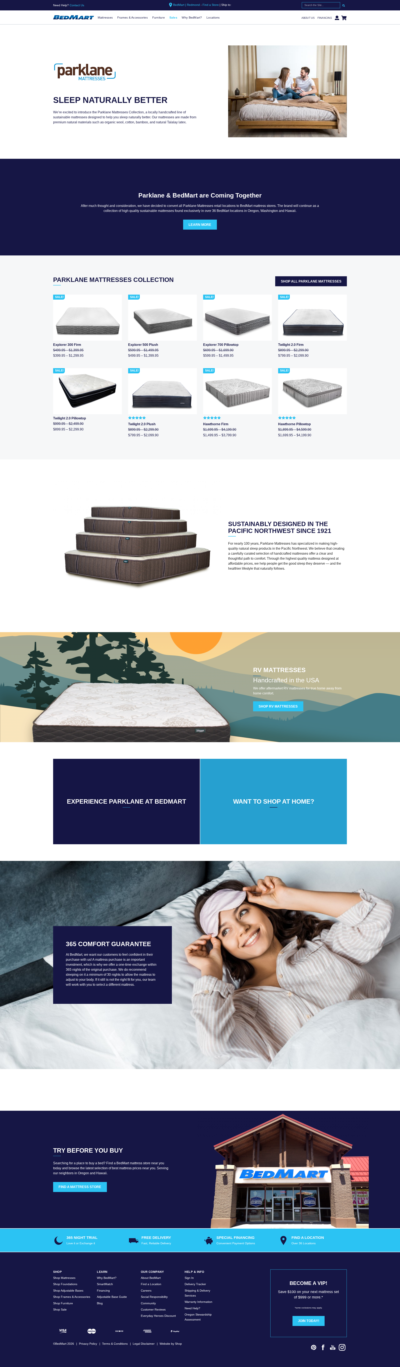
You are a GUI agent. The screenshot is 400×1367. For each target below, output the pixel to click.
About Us (308, 17)
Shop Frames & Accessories (71, 1296)
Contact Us (77, 5)
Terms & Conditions (115, 1343)
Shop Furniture (63, 1303)
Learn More (200, 224)
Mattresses (105, 17)
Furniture (158, 17)
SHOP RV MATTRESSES (278, 706)
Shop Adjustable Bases (68, 1290)
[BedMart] (73, 17)
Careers (146, 1290)
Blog (100, 1303)
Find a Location (151, 1284)
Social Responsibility (154, 1296)
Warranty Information (198, 1301)
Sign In (189, 1277)
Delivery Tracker (195, 1284)
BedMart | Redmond (186, 4)
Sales (173, 17)
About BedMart (151, 1277)
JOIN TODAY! (308, 1321)
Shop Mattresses (64, 1277)
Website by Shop (171, 1343)
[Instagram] (342, 1348)
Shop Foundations (65, 1284)
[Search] (343, 5)
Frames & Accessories (132, 17)
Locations (213, 17)
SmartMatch (105, 1284)
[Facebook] (323, 1348)
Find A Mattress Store (80, 1187)
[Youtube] (332, 1348)
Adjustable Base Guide (112, 1296)
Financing (325, 17)
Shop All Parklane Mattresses (311, 281)
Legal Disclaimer (144, 1343)
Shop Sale (60, 1309)
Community (148, 1303)
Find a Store (210, 4)
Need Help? (192, 1308)
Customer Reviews (153, 1309)
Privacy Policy (88, 1343)
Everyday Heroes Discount (158, 1315)
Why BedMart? (192, 17)
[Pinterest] (313, 1348)
